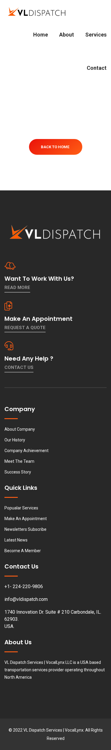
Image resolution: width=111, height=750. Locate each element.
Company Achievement (26, 450)
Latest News (16, 540)
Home (40, 34)
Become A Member (22, 550)
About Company (19, 429)
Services (96, 34)
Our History (14, 440)
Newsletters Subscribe (25, 529)
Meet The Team (19, 461)
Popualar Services (21, 508)
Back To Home (55, 147)
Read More (17, 287)
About (66, 34)
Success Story (17, 472)
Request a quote (25, 327)
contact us (18, 367)
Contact (97, 68)
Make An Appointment (25, 518)
